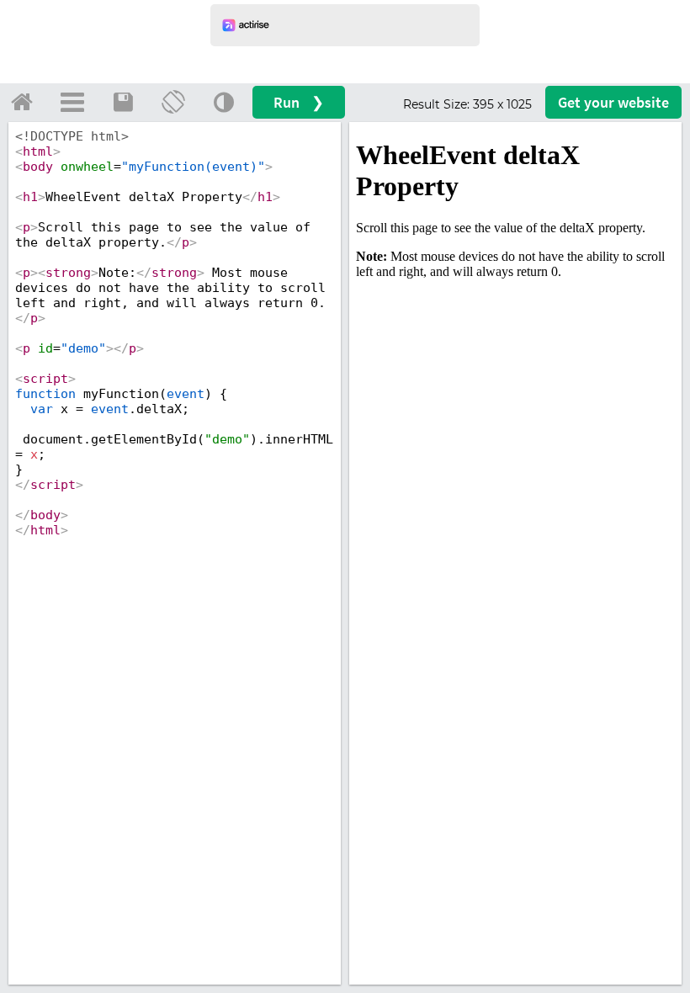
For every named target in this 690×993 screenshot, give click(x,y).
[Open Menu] (72, 102)
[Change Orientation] (173, 102)
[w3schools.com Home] (22, 102)
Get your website (613, 102)
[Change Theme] (224, 102)
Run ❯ (298, 102)
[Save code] (123, 102)
